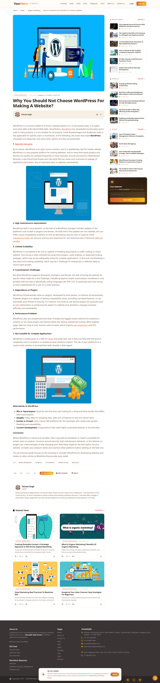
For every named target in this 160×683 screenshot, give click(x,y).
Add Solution (47, 473)
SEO (17, 305)
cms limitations (50, 462)
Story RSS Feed (14, 656)
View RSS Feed (14, 650)
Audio (78, 4)
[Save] (97, 114)
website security (63, 462)
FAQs (59, 641)
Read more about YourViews (18, 642)
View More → (99, 510)
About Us (110, 4)
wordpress (38, 462)
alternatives (75, 462)
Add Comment (62, 473)
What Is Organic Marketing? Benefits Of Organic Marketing (79, 545)
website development (25, 462)
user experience (80, 325)
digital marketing (34, 10)
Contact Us (121, 4)
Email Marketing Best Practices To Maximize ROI (34, 593)
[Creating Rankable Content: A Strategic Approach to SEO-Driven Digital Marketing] (35, 526)
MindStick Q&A (14, 670)
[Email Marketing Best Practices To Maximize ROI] (35, 574)
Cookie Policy (93, 676)
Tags (58, 653)
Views (71, 4)
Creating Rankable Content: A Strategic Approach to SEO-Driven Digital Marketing (33, 545)
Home (15, 10)
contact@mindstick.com (92, 644)
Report (76, 473)
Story (85, 4)
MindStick (12, 664)
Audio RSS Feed (14, 653)
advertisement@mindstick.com (94, 647)
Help (59, 644)
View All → (141, 20)
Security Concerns (23, 144)
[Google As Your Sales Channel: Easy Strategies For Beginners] (82, 574)
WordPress (66, 129)
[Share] (100, 114)
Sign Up (141, 4)
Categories (94, 4)
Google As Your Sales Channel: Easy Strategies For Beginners (81, 593)
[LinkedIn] (140, 680)
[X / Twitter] (134, 680)
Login (132, 4)
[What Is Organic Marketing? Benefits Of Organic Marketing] (82, 526)
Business (60, 659)
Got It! (115, 674)
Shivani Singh (26, 114)
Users (102, 4)
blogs (50, 338)
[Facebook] (128, 680)
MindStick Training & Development (21, 667)
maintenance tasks (21, 238)
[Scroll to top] (155, 678)
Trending (63, 4)
